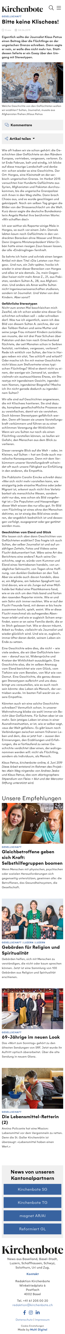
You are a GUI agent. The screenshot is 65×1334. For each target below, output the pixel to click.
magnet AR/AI (33, 1215)
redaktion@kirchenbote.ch (32, 1305)
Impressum (42, 1319)
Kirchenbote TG (32, 1202)
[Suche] (51, 8)
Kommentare (21, 125)
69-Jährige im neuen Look (31, 1037)
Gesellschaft (12, 16)
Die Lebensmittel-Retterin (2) (30, 1119)
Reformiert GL (32, 1229)
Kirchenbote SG (32, 1189)
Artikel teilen (21, 139)
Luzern (28, 942)
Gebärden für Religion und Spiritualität (31, 950)
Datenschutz (24, 1319)
